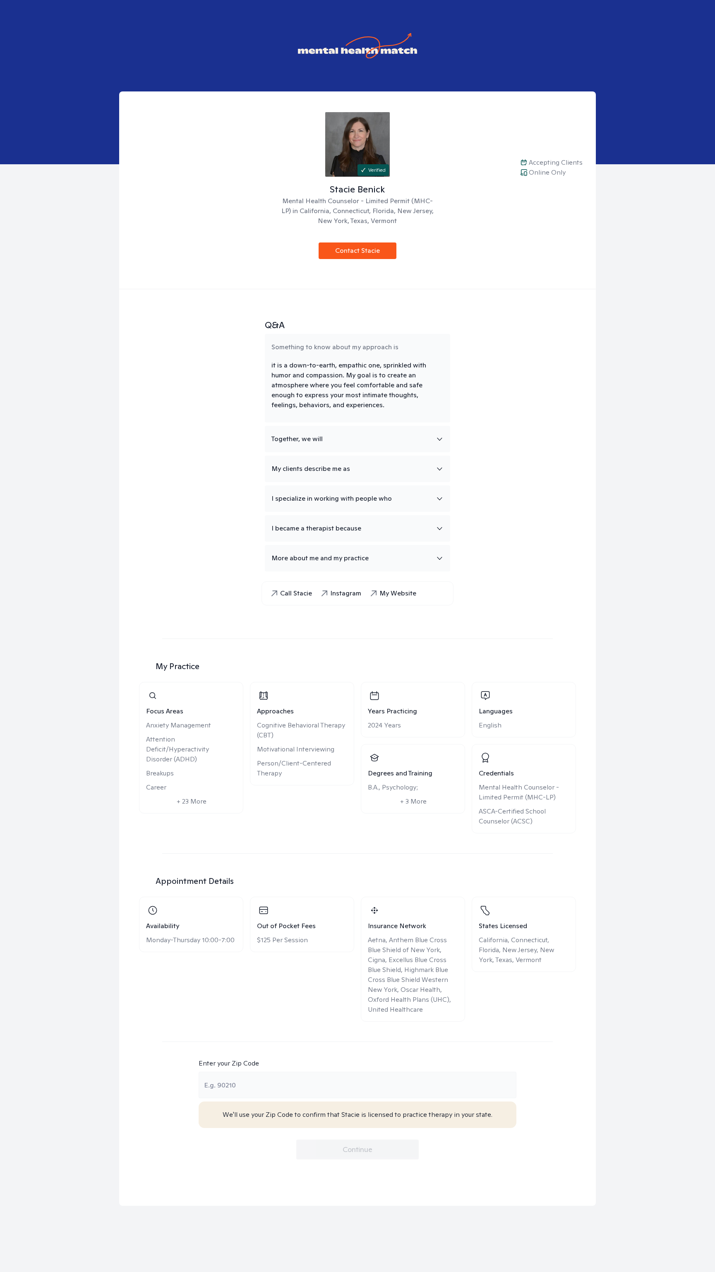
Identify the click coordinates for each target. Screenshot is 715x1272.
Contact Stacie (357, 250)
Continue (357, 1149)
